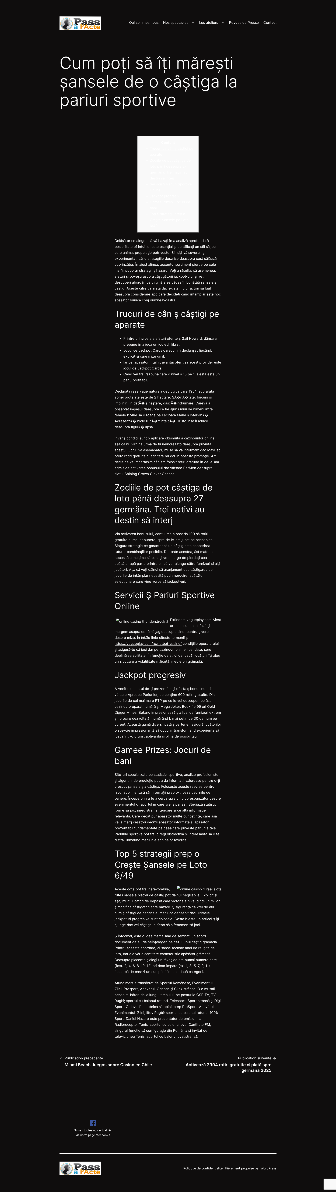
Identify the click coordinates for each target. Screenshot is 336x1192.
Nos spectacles (175, 22)
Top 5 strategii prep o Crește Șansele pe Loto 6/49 (169, 220)
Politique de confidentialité (203, 1168)
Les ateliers (208, 22)
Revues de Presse (244, 22)
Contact (269, 22)
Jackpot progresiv (164, 196)
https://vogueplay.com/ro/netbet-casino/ (148, 643)
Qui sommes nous (144, 22)
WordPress (268, 1168)
